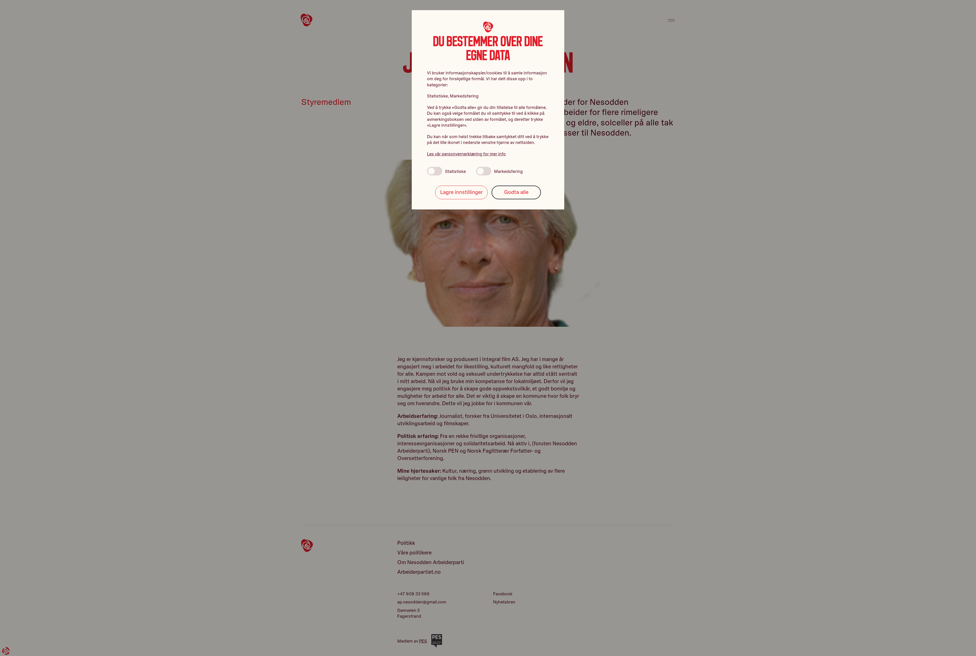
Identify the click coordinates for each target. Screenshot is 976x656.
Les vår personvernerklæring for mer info (466, 153)
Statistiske (455, 171)
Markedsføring (508, 171)
